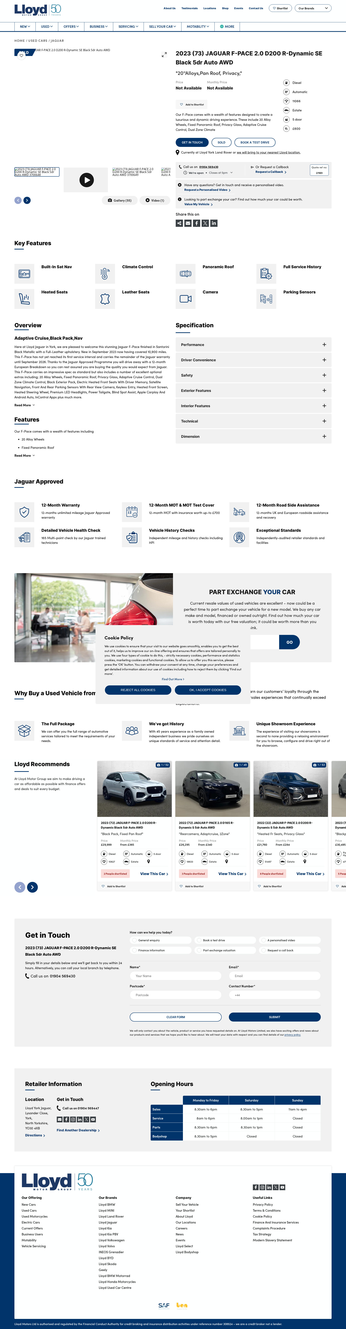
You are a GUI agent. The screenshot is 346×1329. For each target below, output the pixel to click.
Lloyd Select (184, 1246)
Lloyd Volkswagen (112, 1240)
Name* (135, 967)
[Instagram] (262, 1189)
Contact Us (256, 8)
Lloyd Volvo (107, 1246)
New (23, 26)
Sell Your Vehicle (187, 1204)
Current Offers (32, 1228)
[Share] (179, 223)
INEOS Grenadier (111, 1252)
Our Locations (186, 1222)
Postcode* (137, 986)
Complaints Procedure (269, 1228)
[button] (138, 690)
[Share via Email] (188, 223)
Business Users (32, 1234)
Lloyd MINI (106, 1210)
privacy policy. (293, 1034)
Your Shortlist (185, 1210)
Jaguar (57, 41)
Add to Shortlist (195, 104)
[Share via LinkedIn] (214, 223)
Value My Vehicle (197, 204)
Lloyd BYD (106, 1258)
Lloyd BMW (107, 1204)
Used (45, 26)
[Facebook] (256, 1189)
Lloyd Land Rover (111, 1216)
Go (289, 642)
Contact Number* (242, 986)
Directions (33, 1135)
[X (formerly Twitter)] (276, 1189)
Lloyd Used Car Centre (115, 1287)
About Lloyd (184, 1216)
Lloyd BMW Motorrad (114, 1275)
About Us (170, 8)
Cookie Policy (262, 1216)
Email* (234, 967)
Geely (103, 1269)
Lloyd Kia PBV (108, 1234)
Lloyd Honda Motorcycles (117, 1281)
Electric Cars (31, 1222)
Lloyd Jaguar (108, 1222)
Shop (225, 8)
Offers (70, 26)
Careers (181, 1228)
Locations (209, 8)
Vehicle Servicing (34, 1246)
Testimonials (189, 8)
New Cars (29, 1204)
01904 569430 (208, 167)
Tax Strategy (262, 1234)
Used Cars (38, 41)
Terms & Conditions (267, 1210)
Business (97, 26)
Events (238, 8)
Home (19, 41)
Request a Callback (269, 171)
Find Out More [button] (172, 679)
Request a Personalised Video (205, 189)
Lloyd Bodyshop (187, 1252)
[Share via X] (205, 223)
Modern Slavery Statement (272, 1240)
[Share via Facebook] (196, 223)
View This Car (152, 873)
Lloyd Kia (105, 1228)
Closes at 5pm (208, 173)
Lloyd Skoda (107, 1263)
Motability (196, 26)
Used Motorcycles (35, 1216)
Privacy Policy (263, 1204)
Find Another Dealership (77, 1130)
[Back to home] (37, 10)
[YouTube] (282, 1189)
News (180, 1234)
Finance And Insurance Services (276, 1222)
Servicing (127, 26)
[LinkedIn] (269, 1189)
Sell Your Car (161, 26)
